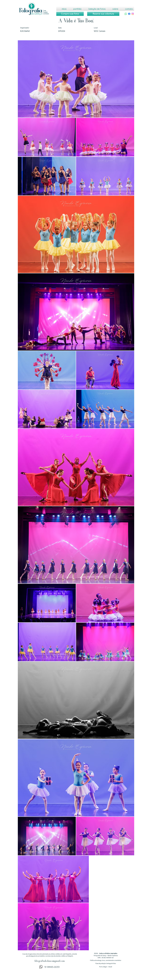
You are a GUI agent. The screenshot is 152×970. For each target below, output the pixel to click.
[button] (105, 960)
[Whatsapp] (125, 13)
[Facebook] (129, 13)
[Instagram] (132, 13)
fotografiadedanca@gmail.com (50, 961)
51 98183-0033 (51, 966)
